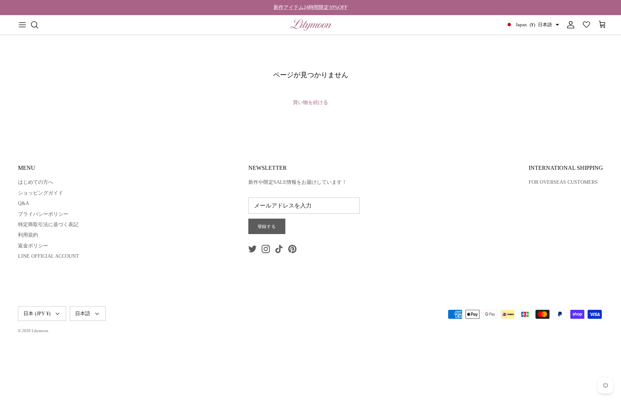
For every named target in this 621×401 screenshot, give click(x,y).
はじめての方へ (35, 182)
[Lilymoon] (311, 25)
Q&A (23, 203)
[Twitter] (252, 249)
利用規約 (28, 235)
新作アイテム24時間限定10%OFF (310, 7)
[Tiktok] (279, 249)
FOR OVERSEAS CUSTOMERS (563, 182)
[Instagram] (266, 249)
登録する (267, 226)
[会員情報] (569, 24)
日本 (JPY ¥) (37, 313)
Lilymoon (40, 330)
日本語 (82, 313)
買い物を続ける (310, 102)
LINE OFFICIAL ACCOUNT (48, 256)
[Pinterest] (292, 249)
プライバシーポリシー (43, 214)
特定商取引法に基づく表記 (48, 224)
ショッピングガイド (40, 193)
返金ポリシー (33, 245)
